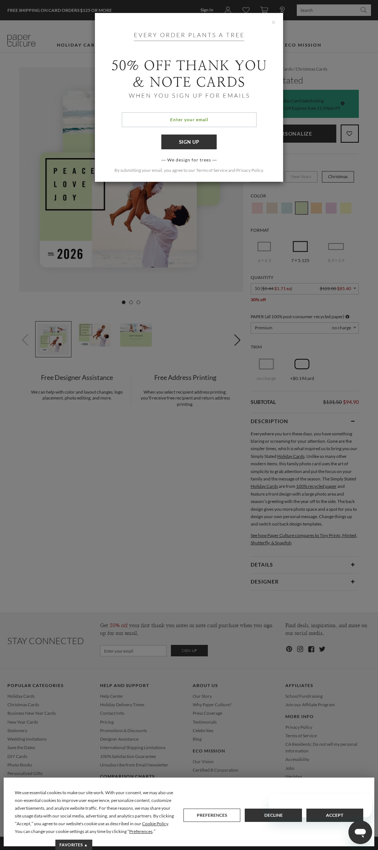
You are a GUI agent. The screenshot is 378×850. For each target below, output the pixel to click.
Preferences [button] (140, 831)
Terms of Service (211, 170)
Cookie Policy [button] (155, 823)
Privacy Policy (249, 170)
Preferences (212, 815)
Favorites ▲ (73, 844)
